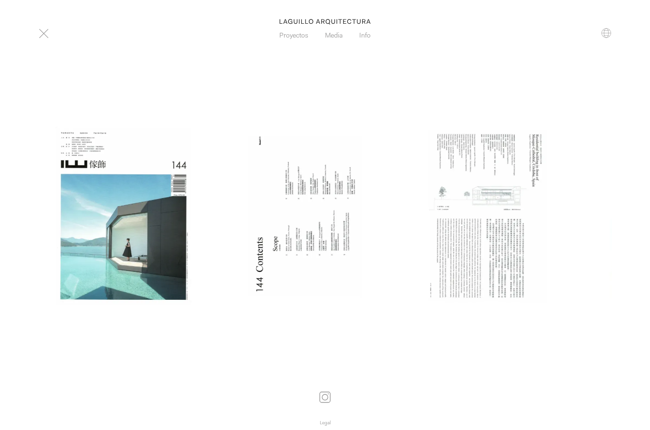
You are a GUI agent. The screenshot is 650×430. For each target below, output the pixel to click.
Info (365, 36)
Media (334, 36)
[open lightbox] (124, 215)
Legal (325, 423)
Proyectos (293, 36)
